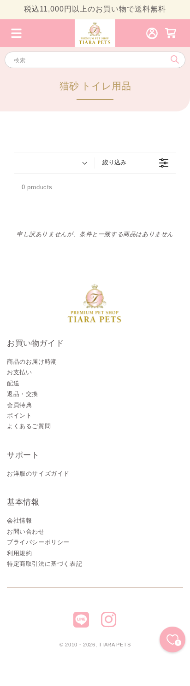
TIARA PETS (115, 644)
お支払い (19, 372)
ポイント (19, 415)
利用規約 (19, 553)
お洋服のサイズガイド (38, 473)
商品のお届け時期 (32, 361)
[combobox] (95, 60)
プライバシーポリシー (38, 542)
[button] (16, 33)
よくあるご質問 (29, 426)
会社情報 (19, 520)
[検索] (174, 60)
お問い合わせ (26, 531)
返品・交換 (22, 393)
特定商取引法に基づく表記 (44, 563)
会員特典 (19, 404)
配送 (13, 383)
